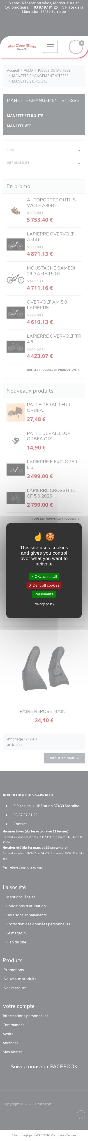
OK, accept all (45, 577)
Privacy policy (44, 604)
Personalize (44, 594)
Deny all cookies (45, 585)
